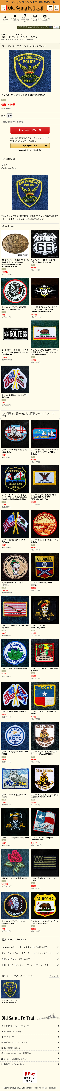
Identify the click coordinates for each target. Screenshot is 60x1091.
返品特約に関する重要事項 (13, 122)
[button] (4, 8)
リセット (55, 976)
